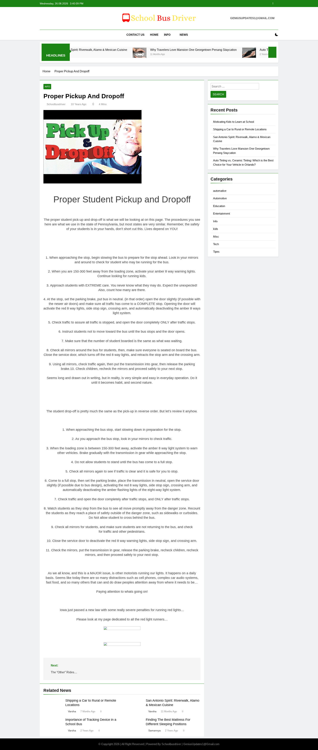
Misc (216, 236)
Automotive (220, 198)
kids (215, 228)
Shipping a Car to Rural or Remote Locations (240, 129)
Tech (216, 244)
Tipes (216, 251)
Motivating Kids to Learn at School (233, 121)
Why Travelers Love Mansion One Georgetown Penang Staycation (166, 49)
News (184, 34)
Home (154, 34)
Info (167, 34)
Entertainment (221, 213)
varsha (72, 711)
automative (219, 190)
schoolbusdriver (56, 104)
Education (219, 206)
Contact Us (135, 34)
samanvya (154, 730)
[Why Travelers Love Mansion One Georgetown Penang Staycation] (113, 54)
